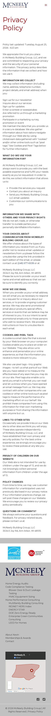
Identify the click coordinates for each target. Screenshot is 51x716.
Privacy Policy (35, 711)
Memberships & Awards (18, 638)
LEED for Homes (18, 622)
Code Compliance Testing (19, 587)
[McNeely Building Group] (15, 5)
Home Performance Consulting (22, 600)
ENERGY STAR (17, 609)
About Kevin (12, 634)
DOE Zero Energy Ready (22, 613)
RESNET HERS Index (20, 606)
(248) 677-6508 (26, 263)
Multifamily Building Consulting (26, 603)
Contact (9, 641)
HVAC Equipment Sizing (22, 596)
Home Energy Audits (16, 583)
